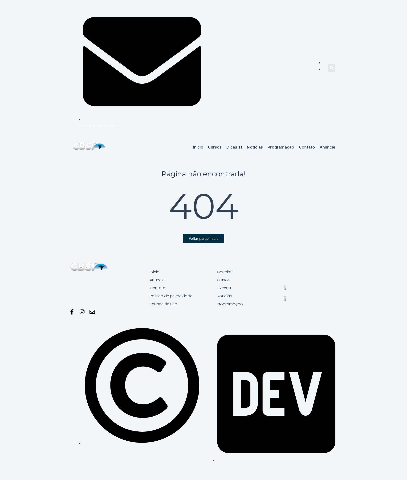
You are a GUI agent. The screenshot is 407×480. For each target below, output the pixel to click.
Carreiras (225, 272)
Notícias (224, 296)
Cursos (223, 280)
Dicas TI (224, 288)
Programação (230, 304)
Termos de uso (163, 304)
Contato (158, 288)
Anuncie (157, 280)
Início (154, 272)
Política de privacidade (171, 296)
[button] (331, 68)
